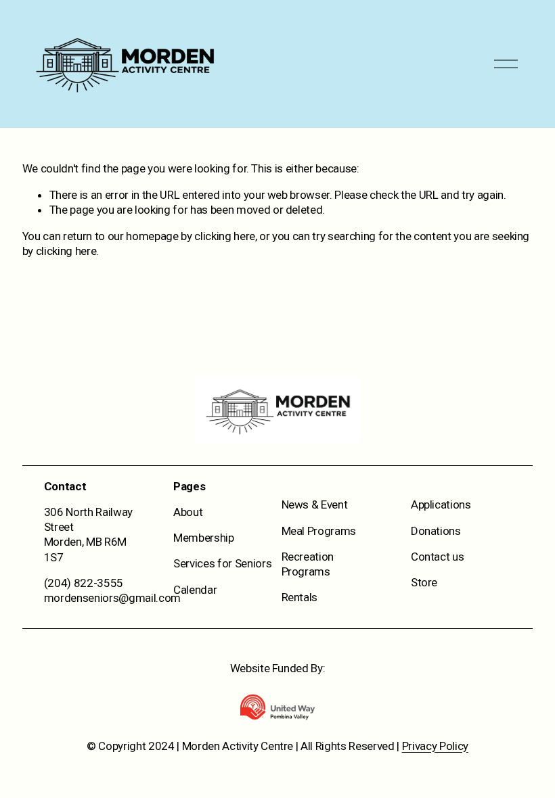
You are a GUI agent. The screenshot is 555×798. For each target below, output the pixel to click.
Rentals (300, 597)
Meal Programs (319, 531)
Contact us (437, 556)
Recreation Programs (308, 564)
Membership (203, 537)
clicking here (224, 236)
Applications (441, 504)
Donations (436, 531)
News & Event (315, 504)
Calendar (195, 589)
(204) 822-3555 (83, 583)
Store (424, 582)
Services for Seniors (222, 563)
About (187, 512)
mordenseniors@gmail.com (112, 598)
